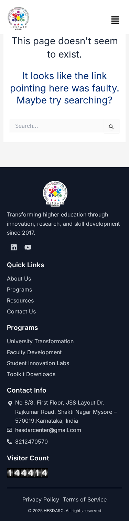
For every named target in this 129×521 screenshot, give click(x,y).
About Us (19, 278)
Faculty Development (34, 352)
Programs (19, 289)
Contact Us (21, 311)
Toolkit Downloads (31, 374)
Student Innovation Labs (38, 363)
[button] (115, 20)
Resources (20, 300)
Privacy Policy (40, 499)
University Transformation (40, 341)
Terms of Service (85, 499)
